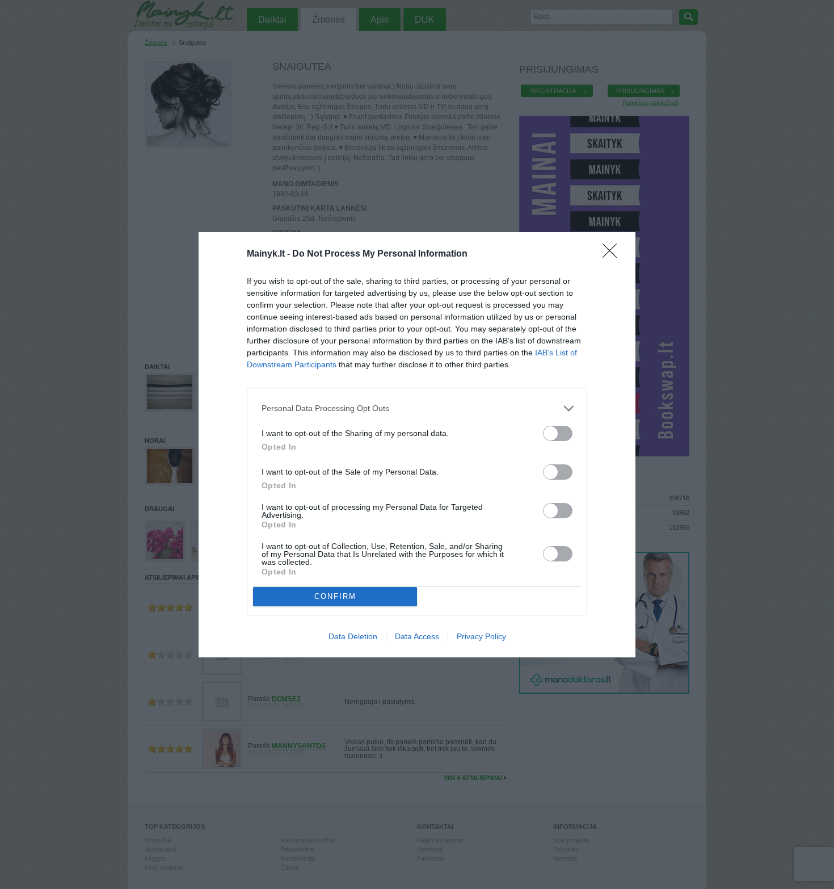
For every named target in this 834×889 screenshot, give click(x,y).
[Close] (613, 254)
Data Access (417, 636)
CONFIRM (335, 596)
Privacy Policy (481, 636)
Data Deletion (352, 636)
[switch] (557, 433)
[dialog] (417, 444)
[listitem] (417, 408)
